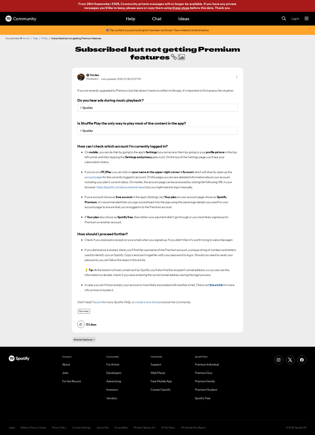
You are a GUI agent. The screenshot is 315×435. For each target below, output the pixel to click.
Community (24, 19)
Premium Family (205, 381)
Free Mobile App (161, 381)
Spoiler (87, 107)
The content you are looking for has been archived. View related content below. (159, 30)
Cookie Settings (81, 427)
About (66, 364)
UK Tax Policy (168, 427)
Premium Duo (203, 373)
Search (97, 302)
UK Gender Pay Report (193, 427)
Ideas (183, 19)
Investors (112, 390)
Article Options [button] (83, 339)
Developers (113, 373)
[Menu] (307, 18)
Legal (12, 427)
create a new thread (147, 302)
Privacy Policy (59, 427)
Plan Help (84, 311)
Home (25, 38)
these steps (180, 8)
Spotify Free (203, 398)
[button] (237, 77)
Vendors (111, 398)
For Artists (112, 364)
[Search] (284, 18)
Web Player (158, 373)
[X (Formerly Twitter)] (290, 359)
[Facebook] (302, 359)
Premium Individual (207, 364)
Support (156, 364)
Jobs (65, 373)
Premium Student (206, 390)
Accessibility (121, 427)
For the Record (71, 381)
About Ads (103, 427)
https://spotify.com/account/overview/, (121, 187)
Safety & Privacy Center (33, 427)
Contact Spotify (161, 390)
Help (130, 19)
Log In (295, 19)
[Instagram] (278, 359)
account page (93, 177)
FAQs (45, 38)
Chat (157, 19)
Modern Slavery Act (144, 427)
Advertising (113, 381)
